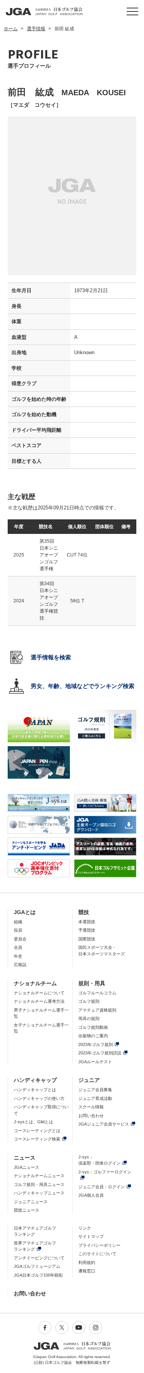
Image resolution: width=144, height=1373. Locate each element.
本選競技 (86, 921)
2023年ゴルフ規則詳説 (99, 1053)
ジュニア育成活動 (95, 1098)
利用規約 (86, 1262)
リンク (84, 1228)
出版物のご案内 (93, 1035)
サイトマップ (91, 1236)
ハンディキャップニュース (39, 1193)
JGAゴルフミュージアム (37, 1266)
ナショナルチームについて (39, 993)
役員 (18, 930)
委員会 (20, 939)
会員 (18, 947)
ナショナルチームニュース (39, 1175)
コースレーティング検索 (37, 1139)
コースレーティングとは (37, 1130)
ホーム (11, 28)
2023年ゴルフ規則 (95, 1044)
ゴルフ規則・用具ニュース (39, 1184)
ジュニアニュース (31, 1201)
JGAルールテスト (95, 1061)
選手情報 (36, 28)
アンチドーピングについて (39, 1258)
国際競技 (86, 939)
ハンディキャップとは (35, 1089)
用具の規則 (88, 1018)
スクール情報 (91, 1107)
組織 (18, 921)
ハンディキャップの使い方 (39, 1098)
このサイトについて (97, 1253)
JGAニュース (26, 1167)
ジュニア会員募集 (95, 1089)
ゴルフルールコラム (97, 993)
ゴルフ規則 (88, 1001)
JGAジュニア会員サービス (103, 1124)
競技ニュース (26, 1210)
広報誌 (20, 964)
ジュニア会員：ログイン (101, 1186)
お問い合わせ (91, 1115)
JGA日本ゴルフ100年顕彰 (38, 1275)
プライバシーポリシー (99, 1245)
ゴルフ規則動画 (93, 1027)
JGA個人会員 (91, 1195)
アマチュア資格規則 (97, 1010)
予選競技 (86, 930)
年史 (18, 956)
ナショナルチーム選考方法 (39, 1001)
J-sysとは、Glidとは (33, 1121)
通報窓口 (86, 1271)
